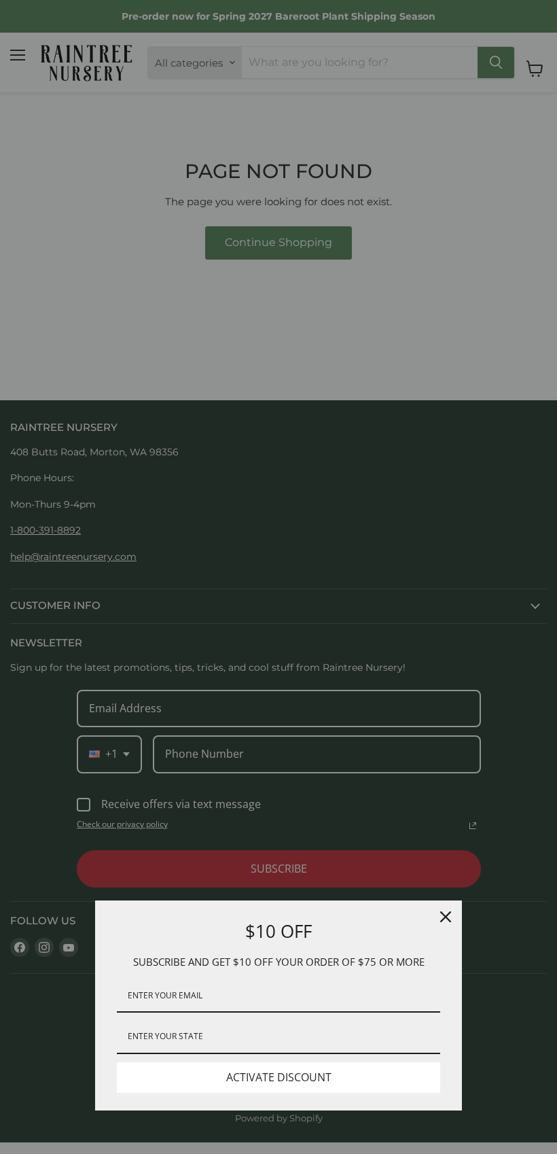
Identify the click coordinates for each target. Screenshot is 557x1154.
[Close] (445, 917)
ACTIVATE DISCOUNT (278, 1077)
